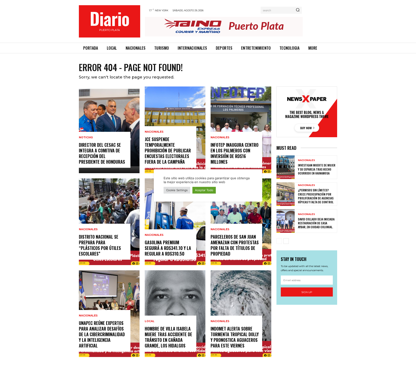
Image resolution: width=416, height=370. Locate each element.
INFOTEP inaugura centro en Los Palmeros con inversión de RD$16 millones (234, 153)
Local (149, 321)
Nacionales (88, 229)
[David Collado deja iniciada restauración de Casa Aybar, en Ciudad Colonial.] (285, 221)
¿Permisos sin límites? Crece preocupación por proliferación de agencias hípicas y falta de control (315, 196)
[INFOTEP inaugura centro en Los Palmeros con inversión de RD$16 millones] (241, 129)
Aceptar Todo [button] (204, 190)
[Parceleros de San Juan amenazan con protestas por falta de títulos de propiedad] (241, 221)
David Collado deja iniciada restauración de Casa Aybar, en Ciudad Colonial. (316, 223)
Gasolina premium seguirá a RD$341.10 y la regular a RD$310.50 (168, 248)
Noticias (86, 137)
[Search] (298, 10)
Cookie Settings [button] (177, 190)
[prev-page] (279, 241)
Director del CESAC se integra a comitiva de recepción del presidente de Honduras (102, 153)
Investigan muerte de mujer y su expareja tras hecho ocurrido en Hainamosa (316, 169)
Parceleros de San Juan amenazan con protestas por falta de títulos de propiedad (235, 245)
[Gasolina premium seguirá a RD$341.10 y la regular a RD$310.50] (175, 221)
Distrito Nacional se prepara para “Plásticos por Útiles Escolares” (100, 245)
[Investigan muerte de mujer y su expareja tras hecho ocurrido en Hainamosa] (285, 167)
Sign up (306, 292)
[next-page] (286, 241)
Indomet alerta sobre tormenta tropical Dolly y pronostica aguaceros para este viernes (235, 337)
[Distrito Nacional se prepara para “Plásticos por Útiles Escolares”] (109, 221)
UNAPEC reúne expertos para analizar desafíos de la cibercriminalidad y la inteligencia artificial (102, 334)
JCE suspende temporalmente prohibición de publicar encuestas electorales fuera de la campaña (168, 150)
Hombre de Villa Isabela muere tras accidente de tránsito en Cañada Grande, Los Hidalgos (168, 337)
